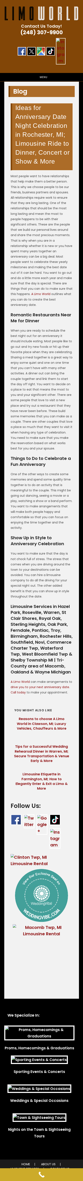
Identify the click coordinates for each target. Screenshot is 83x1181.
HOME (25, 1164)
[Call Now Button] (41, 1174)
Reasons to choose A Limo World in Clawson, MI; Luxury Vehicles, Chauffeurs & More (41, 724)
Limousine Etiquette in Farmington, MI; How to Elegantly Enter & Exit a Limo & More (42, 781)
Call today (18, 692)
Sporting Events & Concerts (39, 1071)
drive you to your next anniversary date (40, 687)
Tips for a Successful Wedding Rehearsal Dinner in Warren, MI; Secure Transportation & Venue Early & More (41, 753)
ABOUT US (48, 1164)
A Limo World (40, 294)
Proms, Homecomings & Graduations (39, 1048)
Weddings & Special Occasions (39, 1100)
